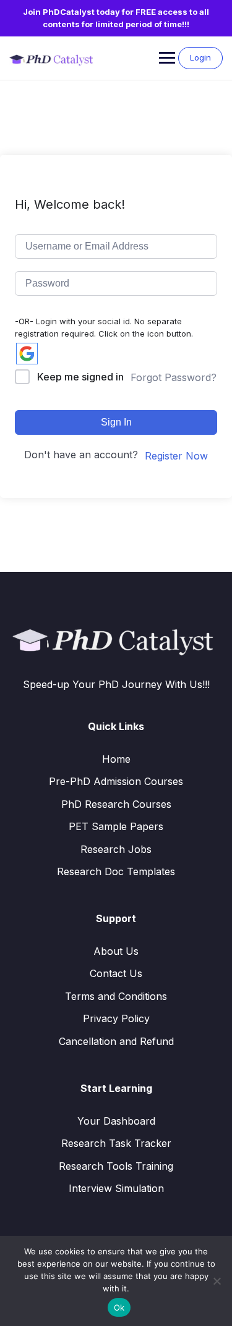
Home (116, 759)
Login (200, 57)
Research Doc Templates (116, 871)
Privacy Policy (116, 1018)
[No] (216, 1281)
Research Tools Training (116, 1166)
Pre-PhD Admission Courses (116, 781)
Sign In (116, 422)
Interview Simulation (116, 1188)
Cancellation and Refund (116, 1041)
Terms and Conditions (116, 996)
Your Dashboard (116, 1121)
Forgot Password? (174, 377)
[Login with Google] (27, 353)
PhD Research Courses (116, 804)
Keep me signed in (80, 377)
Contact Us (116, 973)
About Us (116, 951)
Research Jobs (116, 849)
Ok (119, 1307)
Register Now (176, 456)
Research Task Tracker (116, 1143)
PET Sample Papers (116, 826)
